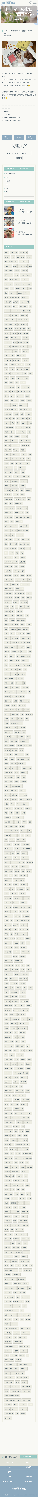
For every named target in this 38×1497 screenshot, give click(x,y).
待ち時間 (7, 750)
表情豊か (15, 602)
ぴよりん (24, 423)
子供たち (7, 611)
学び (23, 965)
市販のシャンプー (10, 616)
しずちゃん (8, 1127)
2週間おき (23, 947)
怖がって (19, 1122)
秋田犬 (26, 1378)
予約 (24, 329)
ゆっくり (15, 902)
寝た (23, 598)
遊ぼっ (16, 781)
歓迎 (30, 1288)
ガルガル (26, 1144)
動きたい (14, 441)
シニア (25, 1180)
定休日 (31, 373)
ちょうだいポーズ (19, 593)
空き (13, 611)
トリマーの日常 (25, 302)
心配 (16, 566)
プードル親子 (28, 1113)
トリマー (23, 382)
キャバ (15, 1207)
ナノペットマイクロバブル (12, 297)
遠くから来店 (13, 544)
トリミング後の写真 (10, 324)
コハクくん (16, 952)
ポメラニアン (20, 257)
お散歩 (7, 804)
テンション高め (21, 840)
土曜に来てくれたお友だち (12, 1395)
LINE (19, 1149)
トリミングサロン (14, 279)
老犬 (7, 188)
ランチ (14, 391)
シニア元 (7, 1386)
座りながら (24, 884)
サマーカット (18, 1234)
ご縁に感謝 (8, 571)
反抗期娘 (25, 333)
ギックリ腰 (18, 329)
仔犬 (13, 257)
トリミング (14, 252)
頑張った (23, 992)
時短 (14, 342)
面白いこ (25, 804)
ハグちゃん (22, 893)
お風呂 (16, 947)
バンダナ (25, 338)
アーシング (8, 351)
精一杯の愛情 (8, 517)
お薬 (18, 853)
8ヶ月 (30, 1019)
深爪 (12, 521)
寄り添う (7, 1189)
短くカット (16, 1127)
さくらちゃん (19, 1230)
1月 (17, 606)
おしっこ (22, 1198)
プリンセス (15, 1167)
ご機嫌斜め (19, 1144)
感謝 (23, 871)
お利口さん (22, 790)
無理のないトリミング (23, 759)
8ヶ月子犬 (27, 1252)
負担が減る (8, 1010)
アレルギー (8, 266)
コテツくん (8, 956)
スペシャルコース (17, 373)
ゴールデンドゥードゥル (11, 1328)
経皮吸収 (7, 1144)
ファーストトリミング (18, 1373)
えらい (7, 1023)
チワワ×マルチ (25, 584)
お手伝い (15, 1319)
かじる (19, 804)
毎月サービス (18, 1113)
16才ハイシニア (9, 1382)
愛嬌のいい (15, 481)
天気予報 (13, 1023)
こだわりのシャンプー (11, 526)
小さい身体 (8, 898)
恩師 (13, 423)
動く (6, 656)
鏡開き (22, 624)
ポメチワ (23, 1248)
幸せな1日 (23, 1082)
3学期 (27, 606)
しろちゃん (19, 1176)
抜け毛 (7, 396)
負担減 (20, 342)
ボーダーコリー (22, 692)
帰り (6, 840)
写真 (30, 423)
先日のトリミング (25, 1328)
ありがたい (8, 602)
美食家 (22, 400)
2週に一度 (7, 1095)
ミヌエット (24, 1369)
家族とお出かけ (16, 347)
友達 (18, 423)
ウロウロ (26, 710)
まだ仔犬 (7, 1135)
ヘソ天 (25, 1243)
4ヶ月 (19, 669)
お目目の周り (24, 1001)
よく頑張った (20, 889)
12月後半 (7, 490)
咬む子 (7, 741)
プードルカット (21, 432)
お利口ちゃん (8, 593)
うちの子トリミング (10, 1315)
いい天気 (21, 826)
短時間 (7, 719)
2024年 (25, 1306)
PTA (12, 1153)
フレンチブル (20, 633)
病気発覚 (17, 436)
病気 (24, 499)
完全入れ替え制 (9, 1360)
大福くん (7, 1118)
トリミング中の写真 (18, 571)
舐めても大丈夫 (23, 929)
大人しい (23, 651)
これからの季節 (19, 1068)
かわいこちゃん (18, 754)
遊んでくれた (14, 400)
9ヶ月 (20, 1086)
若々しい (15, 450)
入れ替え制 (8, 1283)
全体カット (18, 974)
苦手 (25, 373)
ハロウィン (25, 279)
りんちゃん (18, 849)
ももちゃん (8, 907)
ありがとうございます (11, 562)
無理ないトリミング (17, 1185)
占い (22, 1310)
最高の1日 (26, 629)
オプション (22, 468)
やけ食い (17, 598)
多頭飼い (7, 1324)
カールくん (8, 1100)
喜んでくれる (8, 472)
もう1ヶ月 (18, 988)
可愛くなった (8, 871)
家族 (6, 629)
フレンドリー (17, 477)
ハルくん (7, 889)
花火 (12, 288)
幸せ (30, 347)
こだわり (7, 584)
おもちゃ (7, 638)
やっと (25, 508)
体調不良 (15, 1351)
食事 (14, 1037)
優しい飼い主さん (28, 1153)
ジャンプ (24, 454)
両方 (20, 526)
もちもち (15, 414)
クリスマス (19, 427)
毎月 (29, 499)
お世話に (17, 822)
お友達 (27, 1091)
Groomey (7, 1274)
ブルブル (7, 1261)
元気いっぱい (8, 1032)
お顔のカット (22, 763)
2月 (6, 1337)
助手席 (14, 674)
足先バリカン (28, 907)
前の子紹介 (8, 1333)
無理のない (8, 858)
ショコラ (7, 1019)
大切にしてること (10, 432)
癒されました (17, 1010)
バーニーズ (8, 1306)
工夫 (22, 714)
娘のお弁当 (8, 306)
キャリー (15, 575)
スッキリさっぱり (14, 660)
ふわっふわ (24, 602)
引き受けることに (18, 817)
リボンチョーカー (10, 355)
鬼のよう (7, 988)
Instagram (7, 1248)
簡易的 (7, 934)
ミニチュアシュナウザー (11, 1369)
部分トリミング (9, 1041)
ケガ (26, 1176)
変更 (30, 822)
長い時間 (18, 463)
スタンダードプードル (18, 459)
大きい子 (29, 871)
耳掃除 (7, 920)
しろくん (7, 1086)
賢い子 (16, 772)
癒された (15, 925)
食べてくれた (8, 557)
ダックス (7, 1409)
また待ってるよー (17, 786)
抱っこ (7, 521)
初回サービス (8, 1113)
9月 (20, 1270)
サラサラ (29, 400)
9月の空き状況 (28, 1270)
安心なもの (8, 1239)
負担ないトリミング (10, 1279)
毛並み (15, 701)
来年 (23, 472)
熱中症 (21, 1162)
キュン (14, 530)
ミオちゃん (22, 983)
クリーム (14, 929)
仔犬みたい (20, 938)
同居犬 (15, 956)
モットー (14, 1324)
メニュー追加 (15, 1212)
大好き (20, 391)
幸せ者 (22, 970)
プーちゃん (8, 1073)
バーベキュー (8, 1131)
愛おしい (7, 1077)
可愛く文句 (19, 521)
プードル (26, 293)
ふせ (6, 364)
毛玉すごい (29, 1167)
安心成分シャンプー (10, 647)
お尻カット (16, 858)
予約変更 (18, 1153)
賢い (11, 503)
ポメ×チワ (16, 1216)
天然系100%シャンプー (24, 1364)
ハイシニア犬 (17, 1073)
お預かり (22, 1032)
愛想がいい (29, 1064)
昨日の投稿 (21, 737)
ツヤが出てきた (9, 965)
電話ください (17, 1292)
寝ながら (15, 884)
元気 (12, 606)
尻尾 (20, 875)
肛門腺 (7, 338)
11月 (18, 1297)
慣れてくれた (15, 1019)
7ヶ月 (13, 1135)
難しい (14, 768)
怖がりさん (25, 660)
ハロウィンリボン (23, 320)
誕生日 (7, 1203)
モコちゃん (24, 925)
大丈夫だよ (29, 1050)
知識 (27, 616)
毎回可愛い (8, 477)
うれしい (29, 575)
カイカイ (7, 1064)
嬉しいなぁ (8, 701)
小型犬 (8, 177)
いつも (7, 893)
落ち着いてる (15, 651)
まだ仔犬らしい (9, 589)
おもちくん (26, 1118)
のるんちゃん (14, 992)
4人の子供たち (9, 822)
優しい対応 (13, 1149)
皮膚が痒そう (17, 1180)
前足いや (20, 678)
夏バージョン (8, 1234)
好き (27, 512)
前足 (6, 875)
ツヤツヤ (7, 405)
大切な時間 (22, 562)
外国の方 (7, 485)
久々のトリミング (10, 1122)
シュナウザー (15, 445)
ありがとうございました (23, 656)
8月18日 (18, 1265)
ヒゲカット (25, 858)
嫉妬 (25, 875)
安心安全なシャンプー (11, 1270)
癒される (7, 535)
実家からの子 (18, 503)
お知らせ (17, 813)
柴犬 (14, 266)
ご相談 (7, 1355)
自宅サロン (8, 1418)
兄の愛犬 (25, 1225)
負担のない (16, 844)
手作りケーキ (8, 275)
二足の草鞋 (13, 629)
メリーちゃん (8, 1068)
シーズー (7, 257)
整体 (18, 387)
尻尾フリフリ (23, 405)
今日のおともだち (16, 1391)
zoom (17, 965)
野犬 (10, 1337)
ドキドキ (14, 485)
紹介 (24, 1292)
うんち (29, 1198)
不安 (12, 463)
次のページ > (31, 138)
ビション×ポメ (16, 1118)
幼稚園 (24, 813)
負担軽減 (7, 1171)
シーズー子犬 (23, 795)
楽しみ (25, 347)
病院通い (24, 853)
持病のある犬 (22, 1279)
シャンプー (23, 1404)
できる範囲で (25, 844)
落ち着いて (24, 1104)
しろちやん (8, 1221)
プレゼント (15, 638)
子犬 (30, 651)
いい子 (21, 750)
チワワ (30, 1404)
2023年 (7, 606)
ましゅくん (22, 997)
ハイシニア (16, 1100)
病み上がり (8, 884)
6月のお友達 (8, 1404)
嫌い (13, 889)
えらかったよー (22, 1028)
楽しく (21, 1131)
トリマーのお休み (10, 387)
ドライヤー (8, 342)
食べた (24, 1041)
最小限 (7, 1104)
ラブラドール (15, 1386)
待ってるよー (8, 754)
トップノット (8, 1256)
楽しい (7, 1153)
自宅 (27, 965)
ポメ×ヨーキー (16, 1225)
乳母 (28, 1046)
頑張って (7, 867)
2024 (22, 1319)
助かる (14, 1064)
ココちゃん (15, 1077)
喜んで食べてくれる (10, 692)
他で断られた (18, 517)
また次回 (20, 719)
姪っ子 (7, 1230)
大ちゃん (25, 974)
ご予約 (24, 822)
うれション (15, 1198)
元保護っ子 (25, 1212)
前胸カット (18, 1158)
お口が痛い (8, 844)
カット (16, 1404)
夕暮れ (15, 351)
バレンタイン (25, 1333)
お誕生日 (24, 270)
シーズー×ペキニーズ (18, 862)
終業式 (7, 992)
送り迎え (7, 481)
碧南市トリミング (10, 1297)
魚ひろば (7, 333)
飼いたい (26, 544)
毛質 (24, 732)
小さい (25, 934)
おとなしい (30, 862)
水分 (27, 1162)
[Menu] (35, 2)
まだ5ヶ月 (23, 781)
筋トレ (28, 548)
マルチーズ (8, 902)
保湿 (6, 813)
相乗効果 (14, 405)
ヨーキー (7, 311)
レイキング (15, 490)
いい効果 (7, 737)
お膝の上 (14, 795)
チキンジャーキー (25, 638)
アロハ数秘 (22, 1207)
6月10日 (7, 1198)
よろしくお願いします (11, 826)
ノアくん (29, 970)
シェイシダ (27, 391)
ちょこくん (8, 1109)
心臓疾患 (7, 835)
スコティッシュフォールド (22, 920)
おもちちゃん (8, 916)
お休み (14, 737)
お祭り (7, 288)
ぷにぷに (7, 768)
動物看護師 (20, 616)
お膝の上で (15, 584)
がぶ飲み (7, 1167)
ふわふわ (7, 441)
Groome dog (29, 714)
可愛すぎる (13, 548)
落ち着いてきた (20, 1046)
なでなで (7, 454)
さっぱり (12, 840)
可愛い (23, 777)
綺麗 (20, 701)
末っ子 (7, 400)
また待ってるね (26, 768)
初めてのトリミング (15, 665)
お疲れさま (18, 732)
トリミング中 (22, 728)
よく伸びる (8, 952)
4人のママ (25, 351)
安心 (6, 279)
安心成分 (7, 696)
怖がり (7, 463)
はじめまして (17, 360)
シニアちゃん (26, 1391)
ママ (28, 889)
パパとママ (24, 481)
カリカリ (26, 701)
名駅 (13, 418)
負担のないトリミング (11, 409)
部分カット (28, 808)
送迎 (19, 1023)
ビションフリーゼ (10, 1378)
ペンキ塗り (8, 1319)
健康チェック (22, 1337)
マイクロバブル (9, 1413)
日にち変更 (14, 1355)
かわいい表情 (28, 746)
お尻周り (7, 799)
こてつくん (14, 983)
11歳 (25, 669)
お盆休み (24, 1256)
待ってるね (22, 705)
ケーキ (27, 1203)
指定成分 (19, 611)
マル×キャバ (25, 1297)
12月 (30, 418)
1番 (13, 1176)
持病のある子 (25, 445)
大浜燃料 (15, 302)
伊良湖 (26, 342)
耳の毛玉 (7, 997)
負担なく (13, 719)
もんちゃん (8, 925)
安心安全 (7, 1176)
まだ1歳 (7, 651)
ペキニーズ (8, 360)
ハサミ (11, 553)
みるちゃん (8, 943)
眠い (25, 979)
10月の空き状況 (22, 1288)
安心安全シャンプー (10, 1364)
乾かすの (14, 997)
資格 (19, 629)
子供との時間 (26, 311)
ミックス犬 (25, 297)
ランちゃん (22, 956)
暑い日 (7, 1028)
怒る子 (28, 737)
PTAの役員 (8, 817)
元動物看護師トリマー (11, 1346)
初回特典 (28, 938)
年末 (6, 436)
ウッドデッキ (26, 1315)
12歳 (30, 454)
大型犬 (8, 185)
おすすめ (24, 1265)
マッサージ (20, 535)
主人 (16, 875)
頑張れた (14, 799)
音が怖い (21, 548)
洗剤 (25, 1234)
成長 (27, 719)
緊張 (6, 665)
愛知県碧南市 (23, 306)
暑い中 (7, 1265)
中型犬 (8, 181)
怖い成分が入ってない (19, 1095)
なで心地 (13, 1028)
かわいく (15, 1050)
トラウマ (24, 1019)
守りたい (29, 647)
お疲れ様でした (21, 620)
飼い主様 (17, 871)
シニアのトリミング (10, 1288)
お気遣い (23, 557)
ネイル (25, 1135)
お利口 (13, 378)
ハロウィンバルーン (10, 320)
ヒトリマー (15, 315)
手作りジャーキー (16, 338)
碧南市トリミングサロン (11, 624)
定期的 (7, 763)
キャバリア (13, 293)
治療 (13, 853)
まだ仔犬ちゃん (9, 1091)
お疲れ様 (16, 472)
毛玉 (17, 382)
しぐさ (20, 1140)
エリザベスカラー (19, 1005)
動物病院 (24, 1382)
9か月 (14, 1221)
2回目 (22, 1050)
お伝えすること (23, 741)
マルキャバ (16, 1333)
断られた (23, 450)
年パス (26, 526)
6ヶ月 (16, 1032)
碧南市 (7, 252)
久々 (6, 979)
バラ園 (27, 1131)
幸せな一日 (8, 880)
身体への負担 (25, 1100)
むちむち (7, 459)
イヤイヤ (29, 593)
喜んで (22, 575)
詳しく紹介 (16, 1248)
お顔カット (8, 1050)
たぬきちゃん (8, 947)
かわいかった (8, 808)
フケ (13, 535)
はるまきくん (8, 1162)
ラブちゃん (25, 1171)
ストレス (15, 495)
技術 (22, 490)
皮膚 (6, 759)
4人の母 (15, 306)
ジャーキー (20, 396)
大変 (11, 875)
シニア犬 (14, 705)
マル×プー (8, 1301)
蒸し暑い (7, 1185)
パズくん (14, 1086)
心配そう (15, 943)
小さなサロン (16, 1274)
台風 (30, 266)
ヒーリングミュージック (11, 831)
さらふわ (26, 369)
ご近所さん (22, 485)
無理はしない (8, 849)
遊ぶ (6, 544)
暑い (12, 1265)
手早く (22, 495)
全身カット (13, 1014)
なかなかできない (10, 508)
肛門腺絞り (26, 916)
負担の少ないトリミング (11, 1310)
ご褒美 (7, 378)
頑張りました (8, 598)
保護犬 (28, 633)
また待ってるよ (19, 808)
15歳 (30, 831)
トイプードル (23, 1409)
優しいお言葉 (8, 1158)
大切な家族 (8, 450)
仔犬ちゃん (14, 893)
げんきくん (24, 1077)
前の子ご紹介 (26, 1400)
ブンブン (28, 835)
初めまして (8, 414)
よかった (7, 862)
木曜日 (7, 1140)
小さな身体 (21, 647)
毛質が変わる (18, 961)
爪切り (13, 396)
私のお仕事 (15, 970)
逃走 (30, 288)
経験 (6, 620)
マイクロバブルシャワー (16, 364)
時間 (20, 979)
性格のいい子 (15, 454)
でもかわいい (28, 799)
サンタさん (27, 427)
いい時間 (12, 620)
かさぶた (13, 763)
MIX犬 (22, 1167)
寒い (19, 333)
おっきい (7, 674)
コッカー (28, 1319)
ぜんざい (29, 624)
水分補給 (28, 1068)
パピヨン (24, 436)
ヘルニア (7, 853)
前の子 (27, 1301)
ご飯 (17, 1413)
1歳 (13, 1243)
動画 (25, 1140)
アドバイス (21, 1037)
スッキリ (19, 369)
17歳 (17, 553)
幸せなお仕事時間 (23, 530)
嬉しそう (25, 1023)
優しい (17, 1382)
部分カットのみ (17, 907)
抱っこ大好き (15, 687)
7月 (28, 1355)
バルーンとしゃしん (22, 378)
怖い (6, 1055)
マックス (18, 580)
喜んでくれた (21, 674)
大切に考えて (15, 1171)
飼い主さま (14, 741)
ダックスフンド (27, 849)
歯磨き (20, 293)
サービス (7, 642)
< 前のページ (7, 138)
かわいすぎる (8, 1059)
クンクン (7, 714)
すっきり (18, 1243)
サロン (25, 580)
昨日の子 (7, 1225)
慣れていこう (8, 732)
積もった (7, 687)
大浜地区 (18, 288)
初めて (17, 1041)
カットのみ (8, 1292)
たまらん (12, 1055)
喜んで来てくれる (9, 777)
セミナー (7, 418)
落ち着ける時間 (27, 1158)
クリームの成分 (16, 311)
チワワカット (19, 589)
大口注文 (19, 746)
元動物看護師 (8, 499)
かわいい (25, 360)
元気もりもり (8, 961)
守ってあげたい (17, 898)
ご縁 (6, 369)
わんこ (25, 288)
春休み (30, 988)
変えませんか (25, 1239)
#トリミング (26, 153)
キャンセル (8, 1351)
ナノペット (27, 642)
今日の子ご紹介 (17, 1342)
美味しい (7, 391)
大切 (11, 813)
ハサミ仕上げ (8, 468)
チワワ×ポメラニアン (11, 790)
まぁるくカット (23, 867)
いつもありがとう (17, 642)
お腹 (6, 1014)
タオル (13, 804)
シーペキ (19, 1378)
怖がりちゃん (25, 952)
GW (23, 1127)
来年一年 (29, 598)
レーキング (25, 687)
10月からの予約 (17, 1283)
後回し (19, 508)
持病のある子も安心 (16, 723)
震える (20, 710)
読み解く (7, 1212)
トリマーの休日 (22, 266)
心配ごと (21, 1355)
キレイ (30, 1059)
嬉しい (16, 557)
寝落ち (19, 1135)
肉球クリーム (28, 409)
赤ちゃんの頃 (25, 539)
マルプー (17, 1256)
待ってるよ (19, 683)
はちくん (24, 1216)
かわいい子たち (23, 1221)
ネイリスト (24, 315)
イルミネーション (22, 418)
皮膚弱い (23, 1059)
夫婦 (20, 544)
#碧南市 (19, 158)
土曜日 (22, 1194)
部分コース (18, 916)
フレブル (7, 786)
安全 (23, 1189)
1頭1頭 (27, 1185)
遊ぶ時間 (14, 1261)
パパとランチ (25, 387)
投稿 (31, 1265)
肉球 (20, 409)
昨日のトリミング (18, 1301)
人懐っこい (27, 441)
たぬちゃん (8, 1207)
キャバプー (18, 284)
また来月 (7, 445)
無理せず (15, 1082)
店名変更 (13, 1203)
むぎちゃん (8, 1082)
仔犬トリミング (27, 665)
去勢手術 (7, 1001)
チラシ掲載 (8, 302)
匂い (6, 660)
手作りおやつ (23, 252)
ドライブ (7, 347)
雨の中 (27, 396)
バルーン (28, 364)
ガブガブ (14, 911)
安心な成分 (15, 714)
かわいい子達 (8, 1005)
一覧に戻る (19, 138)
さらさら (7, 530)
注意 (6, 293)
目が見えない (8, 512)
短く (30, 580)
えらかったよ (19, 1091)
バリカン (12, 369)
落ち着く (25, 1073)
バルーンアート (23, 261)
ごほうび (7, 315)
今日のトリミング (24, 1261)
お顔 (6, 1149)
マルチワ (26, 898)
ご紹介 (22, 943)
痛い (29, 329)
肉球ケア (29, 257)
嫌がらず (14, 867)
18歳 (26, 754)
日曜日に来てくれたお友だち (13, 1400)
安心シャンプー (27, 284)
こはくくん (20, 1055)
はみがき (23, 1413)
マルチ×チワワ (9, 1046)
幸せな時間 (8, 575)
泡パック (7, 373)
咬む (22, 553)
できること (24, 902)
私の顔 (16, 1059)
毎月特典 (14, 750)
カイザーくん (22, 1014)
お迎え (13, 633)
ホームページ (28, 1122)
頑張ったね (15, 1001)
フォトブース (16, 1306)
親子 (12, 1230)
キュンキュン (8, 539)
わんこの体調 (8, 270)
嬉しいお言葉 (8, 1194)
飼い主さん (8, 495)
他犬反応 (18, 1360)
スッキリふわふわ (10, 938)
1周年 (28, 1194)
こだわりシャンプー (10, 669)
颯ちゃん (25, 1010)
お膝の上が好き (9, 580)
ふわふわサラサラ (27, 1386)
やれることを (8, 566)
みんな (16, 1194)
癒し (6, 503)
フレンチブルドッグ (26, 275)
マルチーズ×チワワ (10, 710)
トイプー (7, 1243)
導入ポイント (14, 1104)
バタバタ (13, 1140)
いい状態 (12, 759)
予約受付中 (8, 1342)
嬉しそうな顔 (8, 781)
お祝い (16, 275)
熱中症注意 (16, 1239)
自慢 (15, 1337)
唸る (18, 777)
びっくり (12, 656)
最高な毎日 (29, 490)
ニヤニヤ (17, 539)
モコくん (7, 970)
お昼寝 (7, 983)
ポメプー (7, 1373)
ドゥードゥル (8, 284)
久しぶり (7, 423)
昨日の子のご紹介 (24, 1346)
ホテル (8, 192)
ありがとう (29, 414)
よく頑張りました (10, 746)
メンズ (7, 633)
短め (6, 382)
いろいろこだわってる (18, 696)
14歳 (29, 432)
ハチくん (20, 1064)
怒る (20, 799)
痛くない (29, 1005)
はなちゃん (8, 1180)
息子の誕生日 (8, 329)
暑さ (16, 1162)
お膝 (20, 441)
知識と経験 (18, 499)
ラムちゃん (18, 934)
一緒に (7, 723)
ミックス (14, 1409)
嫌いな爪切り (28, 517)
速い (25, 988)
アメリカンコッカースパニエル (13, 1252)
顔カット (7, 911)
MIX (16, 468)
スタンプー (26, 463)
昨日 (18, 1189)
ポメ (28, 943)
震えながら (24, 772)
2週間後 (7, 705)
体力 (6, 553)
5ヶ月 (6, 548)
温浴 (22, 414)
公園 (16, 1131)
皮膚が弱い (8, 1037)
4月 (19, 768)
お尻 (13, 1189)
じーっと (7, 795)
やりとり (25, 1149)
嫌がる (11, 382)
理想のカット (8, 772)
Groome (20, 1203)
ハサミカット (13, 979)
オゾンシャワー (21, 355)
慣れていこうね (9, 683)
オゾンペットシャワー (11, 261)
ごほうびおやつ (22, 324)
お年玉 (22, 606)
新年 (19, 1315)
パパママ (21, 566)
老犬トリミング (19, 512)
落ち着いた (8, 1216)
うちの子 (17, 270)
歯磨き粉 (7, 929)
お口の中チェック (18, 1109)
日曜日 (14, 333)
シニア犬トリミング (10, 728)
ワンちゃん (24, 1351)
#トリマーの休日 (13, 153)
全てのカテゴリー (11, 174)
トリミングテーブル (10, 678)
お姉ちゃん (26, 477)
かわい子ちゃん (9, 427)
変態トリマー (8, 974)
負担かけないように (18, 880)
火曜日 (26, 1283)
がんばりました (23, 911)
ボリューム (24, 831)
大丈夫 (14, 835)
